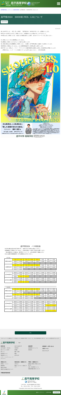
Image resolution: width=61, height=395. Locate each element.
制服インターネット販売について (21, 366)
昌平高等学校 (56, 392)
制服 (15, 353)
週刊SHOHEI (16, 9)
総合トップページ (40, 392)
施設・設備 (17, 351)
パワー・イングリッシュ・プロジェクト (7, 358)
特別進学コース (4, 353)
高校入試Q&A (4, 367)
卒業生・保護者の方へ (33, 362)
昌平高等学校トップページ (6, 9)
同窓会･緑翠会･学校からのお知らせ (34, 364)
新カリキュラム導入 (5, 349)
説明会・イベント (4, 363)
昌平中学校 (48, 392)
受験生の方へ (4, 362)
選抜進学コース (4, 355)
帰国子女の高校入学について (7, 369)
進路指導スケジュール (33, 348)
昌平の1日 (17, 355)
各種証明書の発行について (34, 368)
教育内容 (3, 346)
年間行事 (16, 348)
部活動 (16, 349)
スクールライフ (18, 346)
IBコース (3, 351)
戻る (30, 332)
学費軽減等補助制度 (5, 372)
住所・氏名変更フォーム (33, 367)
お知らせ (16, 363)
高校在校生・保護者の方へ (21, 362)
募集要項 (3, 365)
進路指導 (30, 346)
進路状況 (30, 349)
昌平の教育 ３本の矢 (5, 348)
